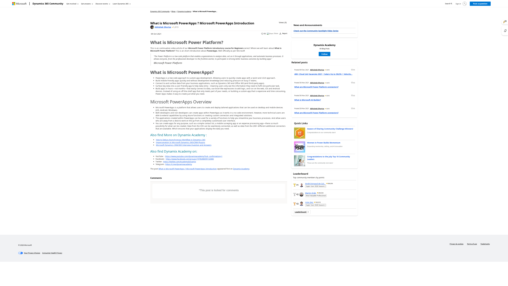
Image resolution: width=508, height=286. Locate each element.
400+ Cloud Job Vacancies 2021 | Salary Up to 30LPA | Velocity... (323, 74)
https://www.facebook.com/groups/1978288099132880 (190, 159)
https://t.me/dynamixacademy (178, 164)
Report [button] (284, 33)
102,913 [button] (318, 202)
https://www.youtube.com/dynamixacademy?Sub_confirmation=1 (193, 156)
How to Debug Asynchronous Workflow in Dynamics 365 (180, 139)
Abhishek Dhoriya (163, 27)
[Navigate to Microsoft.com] (19, 3)
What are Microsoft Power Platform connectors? (316, 87)
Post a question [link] (480, 3)
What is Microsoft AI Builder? (307, 100)
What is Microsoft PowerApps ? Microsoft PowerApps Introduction (187, 168)
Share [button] (276, 33)
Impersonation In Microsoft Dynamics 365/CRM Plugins (180, 142)
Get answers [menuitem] (86, 4)
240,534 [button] (320, 193)
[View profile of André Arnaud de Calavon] (301, 185)
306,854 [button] (330, 183)
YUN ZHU (309, 202)
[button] (448, 3)
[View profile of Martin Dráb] (301, 194)
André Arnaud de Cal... (315, 183)
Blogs (173, 11)
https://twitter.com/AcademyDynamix (179, 161)
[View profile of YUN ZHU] (301, 204)
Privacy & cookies (456, 244)
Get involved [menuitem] (71, 4)
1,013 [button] (175, 27)
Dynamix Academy (184, 11)
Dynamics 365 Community (48, 3)
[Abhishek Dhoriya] (152, 27)
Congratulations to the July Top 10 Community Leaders (328, 157)
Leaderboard (301, 212)
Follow (324, 54)
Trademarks (485, 244)
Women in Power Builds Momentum (323, 142)
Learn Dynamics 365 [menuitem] (120, 4)
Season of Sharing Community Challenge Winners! (330, 129)
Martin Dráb (310, 193)
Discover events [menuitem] (102, 4)
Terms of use (472, 244)
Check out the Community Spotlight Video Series (316, 31)
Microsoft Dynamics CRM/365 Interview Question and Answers (183, 145)
